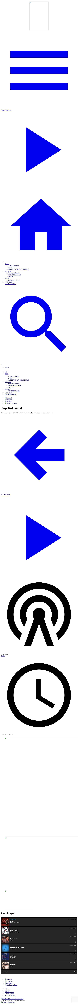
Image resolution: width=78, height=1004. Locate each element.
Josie (10, 267)
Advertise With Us (10, 284)
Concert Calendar (13, 273)
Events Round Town (14, 275)
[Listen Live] (39, 536)
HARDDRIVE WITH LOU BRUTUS (18, 269)
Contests (7, 278)
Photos (10, 276)
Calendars (8, 271)
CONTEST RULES (14, 280)
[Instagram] (9, 400)
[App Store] (8, 401)
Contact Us (8, 282)
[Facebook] (8, 398)
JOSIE (3, 656)
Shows (7, 264)
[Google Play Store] (11, 403)
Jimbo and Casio (13, 265)
